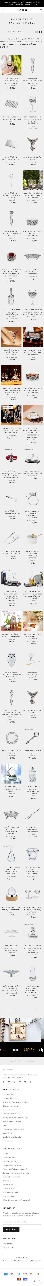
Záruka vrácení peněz (10, 1106)
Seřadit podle (15, 32)
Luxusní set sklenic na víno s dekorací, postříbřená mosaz (32, 312)
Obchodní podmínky (10, 1098)
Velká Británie (8, 1243)
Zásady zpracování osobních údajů (15, 1118)
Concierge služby (9, 1196)
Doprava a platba (9, 1094)
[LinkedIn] (30, 1081)
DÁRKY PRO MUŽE (32, 41)
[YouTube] (25, 1081)
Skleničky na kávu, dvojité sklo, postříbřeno (11, 81)
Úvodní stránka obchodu (12, 1137)
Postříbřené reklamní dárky (25, 1061)
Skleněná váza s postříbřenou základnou (11, 352)
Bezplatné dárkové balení (12, 1165)
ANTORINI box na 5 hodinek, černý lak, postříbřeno (32, 352)
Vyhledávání (7, 1133)
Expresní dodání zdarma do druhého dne (17, 1173)
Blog (4, 1125)
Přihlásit (11, 1229)
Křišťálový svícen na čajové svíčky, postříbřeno (32, 910)
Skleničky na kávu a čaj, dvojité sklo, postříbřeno (32, 195)
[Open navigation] (3, 10)
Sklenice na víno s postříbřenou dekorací (32, 636)
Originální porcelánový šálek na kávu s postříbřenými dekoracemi (32, 433)
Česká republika (8, 1247)
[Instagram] (14, 1081)
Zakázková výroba (9, 1161)
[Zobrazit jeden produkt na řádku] (36, 32)
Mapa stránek (8, 1141)
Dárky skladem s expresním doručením (17, 1200)
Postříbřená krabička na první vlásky (11, 789)
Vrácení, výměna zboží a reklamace (15, 1102)
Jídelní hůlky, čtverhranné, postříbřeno (32, 829)
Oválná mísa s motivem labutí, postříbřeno (32, 272)
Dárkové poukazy (9, 1157)
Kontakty (6, 1181)
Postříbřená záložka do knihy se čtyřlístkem (11, 233)
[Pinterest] (20, 1081)
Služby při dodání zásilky (12, 1177)
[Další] (36, 1008)
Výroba (5, 1154)
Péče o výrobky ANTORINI (12, 1121)
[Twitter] (9, 1081)
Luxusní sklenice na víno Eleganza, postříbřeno (11, 431)
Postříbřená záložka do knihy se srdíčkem (32, 81)
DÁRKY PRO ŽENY (14, 41)
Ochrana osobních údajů (11, 1114)
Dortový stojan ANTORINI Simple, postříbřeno (11, 948)
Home (12, 1061)
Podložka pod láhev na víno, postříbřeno (32, 233)
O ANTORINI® (8, 1188)
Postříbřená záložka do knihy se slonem (11, 195)
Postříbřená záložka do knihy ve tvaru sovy (11, 674)
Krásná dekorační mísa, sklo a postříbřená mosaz (11, 988)
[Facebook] (3, 1081)
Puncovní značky (9, 1110)
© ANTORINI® (22, 1257)
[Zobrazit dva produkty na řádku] (40, 32)
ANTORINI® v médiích (11, 1192)
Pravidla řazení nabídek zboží (13, 1129)
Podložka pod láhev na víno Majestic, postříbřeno (32, 390)
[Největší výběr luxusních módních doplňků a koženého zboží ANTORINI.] (22, 10)
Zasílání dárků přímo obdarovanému (16, 1169)
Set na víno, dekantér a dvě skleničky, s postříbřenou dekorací (11, 596)
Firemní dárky (8, 1185)
